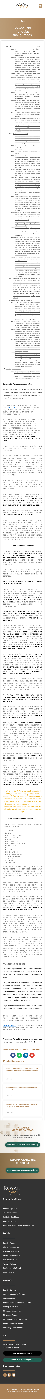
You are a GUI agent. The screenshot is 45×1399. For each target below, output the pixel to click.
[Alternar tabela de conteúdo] (37, 47)
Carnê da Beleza (9, 1221)
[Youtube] (13, 1375)
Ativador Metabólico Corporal (14, 1294)
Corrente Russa (9, 1298)
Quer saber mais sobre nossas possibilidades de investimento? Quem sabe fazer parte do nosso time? (27, 373)
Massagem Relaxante (11, 1315)
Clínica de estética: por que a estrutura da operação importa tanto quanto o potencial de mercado (22, 1070)
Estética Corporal (9, 1290)
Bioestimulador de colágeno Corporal (17, 1303)
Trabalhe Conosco (10, 1213)
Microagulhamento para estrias (15, 1319)
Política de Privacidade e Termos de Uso (18, 1225)
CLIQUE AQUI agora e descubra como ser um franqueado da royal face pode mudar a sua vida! (27, 377)
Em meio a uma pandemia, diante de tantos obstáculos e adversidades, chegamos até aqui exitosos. (27, 114)
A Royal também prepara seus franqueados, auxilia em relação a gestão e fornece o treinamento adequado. (27, 224)
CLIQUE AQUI (9, 1026)
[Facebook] (9, 1375)
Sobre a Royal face (10, 1209)
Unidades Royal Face (11, 1217)
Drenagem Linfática (10, 1307)
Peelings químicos (10, 1260)
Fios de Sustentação (11, 1247)
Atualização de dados (13, 369)
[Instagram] (5, 1375)
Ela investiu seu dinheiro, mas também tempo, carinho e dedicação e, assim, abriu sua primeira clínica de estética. (27, 147)
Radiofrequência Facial (12, 1268)
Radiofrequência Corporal (13, 1328)
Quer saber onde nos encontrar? (23, 300)
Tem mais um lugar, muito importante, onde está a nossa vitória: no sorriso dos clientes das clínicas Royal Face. (27, 259)
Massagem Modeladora (12, 1311)
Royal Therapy (8, 1272)
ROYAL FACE (13, 408)
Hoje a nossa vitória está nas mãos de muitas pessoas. (27, 152)
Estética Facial (9, 1243)
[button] (40, 6)
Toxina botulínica (9, 1264)
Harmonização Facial (11, 1251)
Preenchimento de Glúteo (13, 1323)
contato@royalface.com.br (29, 1391)
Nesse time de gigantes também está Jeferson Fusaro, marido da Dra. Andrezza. (27, 74)
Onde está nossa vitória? (20, 134)
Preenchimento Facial (11, 1256)
